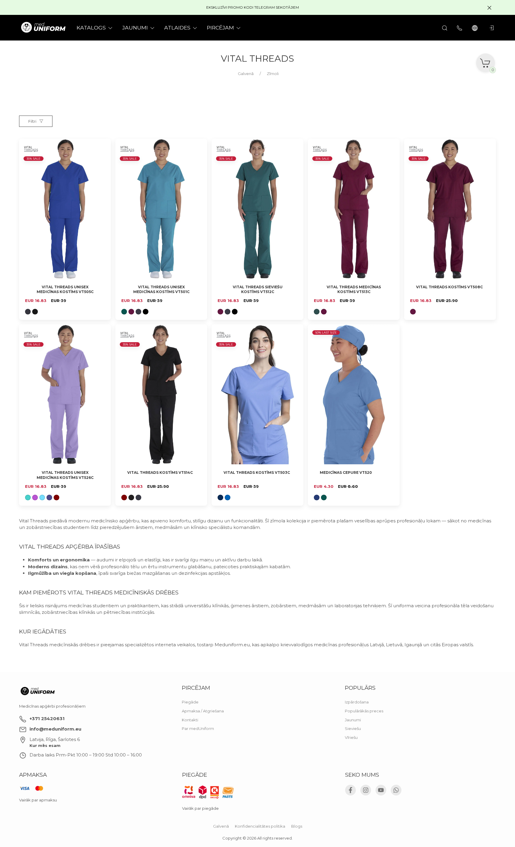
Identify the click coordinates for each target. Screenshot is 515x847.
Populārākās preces (364, 711)
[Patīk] (103, 147)
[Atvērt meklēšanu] (444, 28)
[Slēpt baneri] (489, 7)
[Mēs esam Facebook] (350, 790)
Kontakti (190, 719)
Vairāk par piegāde (200, 808)
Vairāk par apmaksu (38, 800)
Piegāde (190, 702)
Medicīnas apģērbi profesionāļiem (52, 706)
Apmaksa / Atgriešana (203, 711)
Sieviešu (353, 728)
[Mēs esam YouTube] (381, 790)
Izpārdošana (357, 702)
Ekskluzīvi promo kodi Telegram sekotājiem (252, 7)
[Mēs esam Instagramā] (365, 790)
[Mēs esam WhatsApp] (396, 790)
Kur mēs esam (45, 745)
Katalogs (91, 27)
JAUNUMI (135, 27)
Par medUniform (198, 728)
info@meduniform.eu (55, 729)
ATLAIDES (177, 27)
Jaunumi (353, 719)
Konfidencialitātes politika (260, 826)
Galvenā (221, 826)
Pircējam (220, 27)
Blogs (296, 826)
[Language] (475, 28)
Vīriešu (351, 737)
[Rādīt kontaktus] (459, 28)
